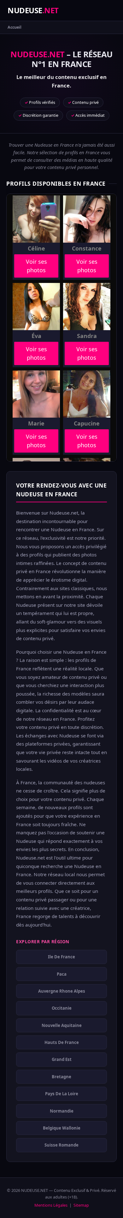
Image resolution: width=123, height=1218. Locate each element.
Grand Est (62, 1059)
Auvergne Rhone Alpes (61, 991)
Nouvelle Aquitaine (62, 1025)
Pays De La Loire (61, 1094)
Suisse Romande (61, 1145)
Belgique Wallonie (61, 1128)
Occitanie (62, 1008)
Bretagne (61, 1077)
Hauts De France (61, 1042)
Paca (62, 974)
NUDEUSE (33, 10)
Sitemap (81, 1205)
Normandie (61, 1111)
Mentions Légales (50, 1205)
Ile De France (61, 957)
